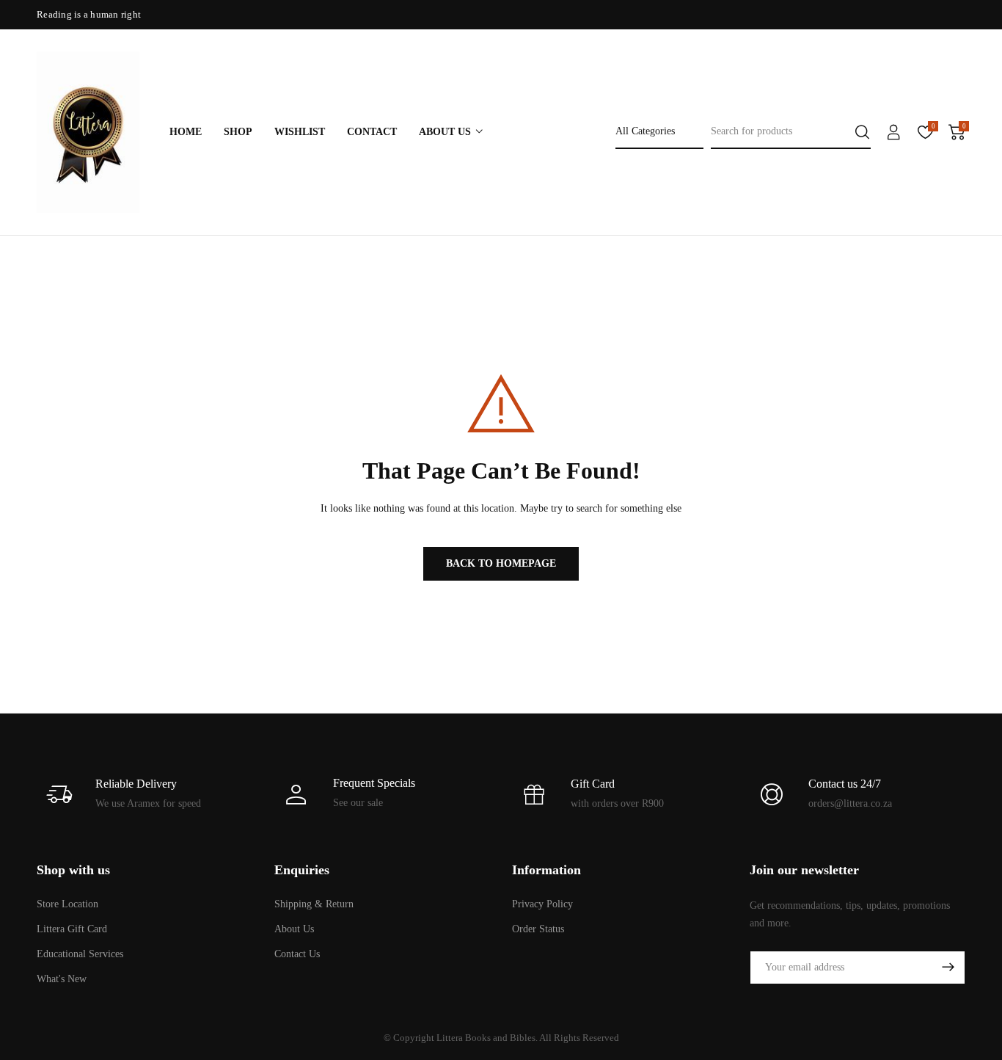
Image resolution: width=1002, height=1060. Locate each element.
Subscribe (948, 967)
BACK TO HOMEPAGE (501, 563)
